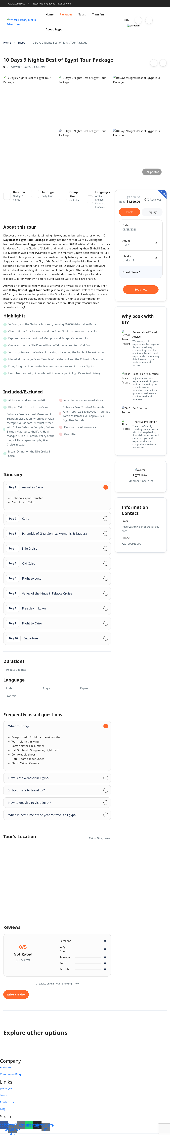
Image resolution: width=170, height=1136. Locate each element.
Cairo (19, 519)
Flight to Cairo (25, 623)
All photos (152, 172)
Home (49, 14)
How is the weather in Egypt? (28, 778)
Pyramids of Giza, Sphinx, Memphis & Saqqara (48, 533)
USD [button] (126, 20)
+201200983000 (16, 3)
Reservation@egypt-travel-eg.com (52, 3)
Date (125, 225)
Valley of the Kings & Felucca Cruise (40, 593)
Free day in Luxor (27, 608)
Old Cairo (22, 563)
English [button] (135, 25)
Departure (23, 638)
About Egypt (54, 29)
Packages (66, 14)
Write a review (16, 994)
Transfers (98, 14)
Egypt (21, 42)
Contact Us (7, 1102)
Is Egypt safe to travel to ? (26, 790)
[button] (138, 20)
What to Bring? (18, 726)
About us (5, 1067)
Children (128, 256)
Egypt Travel (140, 475)
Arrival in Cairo (26, 487)
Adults (126, 240)
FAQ (2, 1109)
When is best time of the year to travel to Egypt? (42, 815)
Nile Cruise (23, 548)
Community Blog (10, 1074)
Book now (140, 289)
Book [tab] (129, 212)
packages (6, 1088)
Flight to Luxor (26, 578)
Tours (82, 14)
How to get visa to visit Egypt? (29, 803)
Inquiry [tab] (152, 212)
